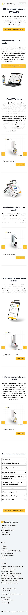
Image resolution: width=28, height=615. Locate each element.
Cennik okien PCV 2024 (7, 571)
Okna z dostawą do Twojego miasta (9, 583)
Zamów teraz (20, 164)
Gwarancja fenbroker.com (7, 553)
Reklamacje (4, 557)
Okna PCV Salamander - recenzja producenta (12, 578)
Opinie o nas (4, 548)
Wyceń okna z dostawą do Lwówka (14, 29)
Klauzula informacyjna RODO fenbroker (11, 550)
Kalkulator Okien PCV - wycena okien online (12, 566)
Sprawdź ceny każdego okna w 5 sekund (13, 66)
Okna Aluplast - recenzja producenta (10, 576)
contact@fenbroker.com (7, 599)
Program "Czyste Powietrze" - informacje (11, 573)
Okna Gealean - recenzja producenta (10, 580)
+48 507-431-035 (5, 597)
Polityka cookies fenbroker (7, 555)
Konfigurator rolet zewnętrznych (9, 569)
